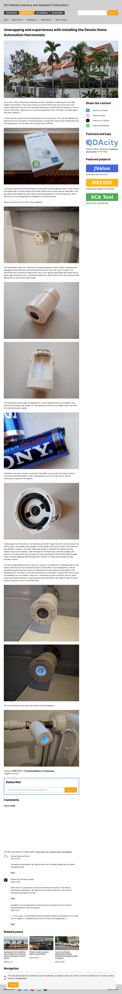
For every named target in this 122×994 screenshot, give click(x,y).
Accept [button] (13, 985)
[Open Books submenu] (51, 19)
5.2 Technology (47, 771)
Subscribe (71, 790)
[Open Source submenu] (23, 19)
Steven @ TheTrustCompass (22, 879)
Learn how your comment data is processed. (54, 852)
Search (113, 13)
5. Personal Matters (32, 771)
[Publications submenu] (37, 19)
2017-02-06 (15, 859)
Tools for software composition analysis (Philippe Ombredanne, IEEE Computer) (66, 955)
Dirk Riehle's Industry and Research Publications (36, 5)
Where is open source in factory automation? (39, 953)
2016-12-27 (15, 910)
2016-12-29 (15, 882)
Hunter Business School (20, 856)
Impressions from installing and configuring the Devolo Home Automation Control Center (15, 955)
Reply (13, 873)
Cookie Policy (21, 978)
